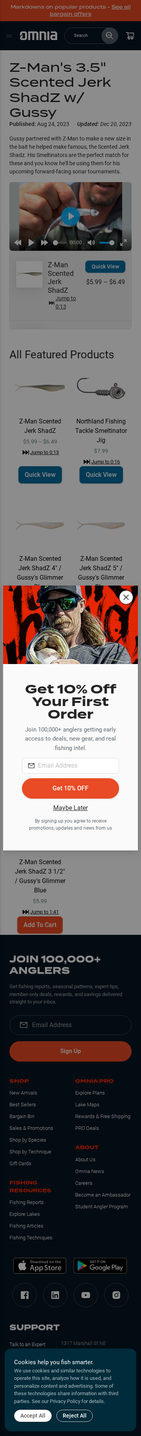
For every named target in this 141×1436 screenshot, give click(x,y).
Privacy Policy (65, 1401)
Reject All (75, 1415)
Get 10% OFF (70, 788)
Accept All (32, 1415)
